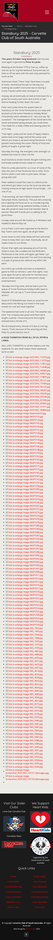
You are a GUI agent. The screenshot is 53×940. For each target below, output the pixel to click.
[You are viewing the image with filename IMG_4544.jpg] (24, 677)
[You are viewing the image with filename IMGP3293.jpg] (24, 538)
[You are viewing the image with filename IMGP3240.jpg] (24, 502)
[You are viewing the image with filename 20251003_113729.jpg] (28, 360)
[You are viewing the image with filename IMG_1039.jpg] (24, 647)
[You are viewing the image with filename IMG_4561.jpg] (24, 684)
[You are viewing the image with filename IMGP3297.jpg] (24, 548)
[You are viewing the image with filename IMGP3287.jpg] (24, 535)
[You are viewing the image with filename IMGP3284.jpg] (24, 528)
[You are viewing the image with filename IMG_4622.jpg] (24, 700)
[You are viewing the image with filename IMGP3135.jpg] (24, 423)
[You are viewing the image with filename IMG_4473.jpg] (24, 664)
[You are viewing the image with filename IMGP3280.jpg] (24, 525)
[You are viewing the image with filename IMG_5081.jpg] (24, 723)
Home (13, 876)
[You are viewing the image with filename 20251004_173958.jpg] (28, 383)
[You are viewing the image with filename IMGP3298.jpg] (24, 551)
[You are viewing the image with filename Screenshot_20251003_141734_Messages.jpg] (28, 777)
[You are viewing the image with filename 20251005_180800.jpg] (28, 409)
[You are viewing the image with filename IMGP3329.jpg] (24, 618)
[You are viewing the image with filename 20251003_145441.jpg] (28, 370)
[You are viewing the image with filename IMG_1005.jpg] (24, 631)
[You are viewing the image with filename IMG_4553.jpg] (24, 680)
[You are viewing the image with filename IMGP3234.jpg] (24, 499)
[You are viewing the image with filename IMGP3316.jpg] (24, 585)
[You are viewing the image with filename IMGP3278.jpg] (24, 522)
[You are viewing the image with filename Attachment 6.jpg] (26, 413)
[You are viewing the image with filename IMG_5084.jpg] (24, 733)
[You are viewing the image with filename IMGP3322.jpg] (24, 601)
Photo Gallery (39, 876)
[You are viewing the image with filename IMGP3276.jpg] (24, 518)
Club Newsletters (40, 891)
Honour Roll (13, 907)
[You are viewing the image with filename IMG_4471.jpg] (24, 660)
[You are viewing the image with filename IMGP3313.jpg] (24, 578)
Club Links (40, 907)
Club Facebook (40, 886)
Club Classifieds (39, 902)
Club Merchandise (39, 897)
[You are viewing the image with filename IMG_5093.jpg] (24, 756)
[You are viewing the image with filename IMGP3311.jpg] (24, 575)
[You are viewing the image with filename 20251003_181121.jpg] (28, 380)
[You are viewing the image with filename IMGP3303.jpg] (24, 561)
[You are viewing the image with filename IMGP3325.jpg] (24, 611)
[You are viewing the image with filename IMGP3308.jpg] (24, 571)
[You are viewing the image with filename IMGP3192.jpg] (24, 479)
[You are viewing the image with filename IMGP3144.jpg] (24, 442)
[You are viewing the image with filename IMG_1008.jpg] (24, 637)
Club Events (13, 881)
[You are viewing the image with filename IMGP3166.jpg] (24, 462)
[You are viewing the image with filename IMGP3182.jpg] (24, 472)
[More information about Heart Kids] (40, 821)
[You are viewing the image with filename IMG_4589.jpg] (24, 693)
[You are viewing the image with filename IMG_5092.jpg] (24, 753)
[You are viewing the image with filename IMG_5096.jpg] (24, 766)
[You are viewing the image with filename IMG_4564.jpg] (24, 687)
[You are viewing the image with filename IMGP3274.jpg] (24, 515)
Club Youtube (39, 881)
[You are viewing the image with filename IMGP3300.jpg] (24, 555)
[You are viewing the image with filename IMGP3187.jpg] (24, 475)
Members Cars (13, 902)
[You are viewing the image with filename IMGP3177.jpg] (24, 466)
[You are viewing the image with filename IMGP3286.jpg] (24, 532)
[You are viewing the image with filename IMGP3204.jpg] (24, 495)
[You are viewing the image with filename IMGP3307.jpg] (24, 568)
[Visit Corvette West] (14, 844)
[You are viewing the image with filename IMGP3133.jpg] (24, 416)
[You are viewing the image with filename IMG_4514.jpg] (24, 670)
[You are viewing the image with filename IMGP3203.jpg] (24, 492)
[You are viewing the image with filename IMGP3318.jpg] (24, 591)
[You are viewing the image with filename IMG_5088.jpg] (24, 740)
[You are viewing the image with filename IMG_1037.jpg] (24, 644)
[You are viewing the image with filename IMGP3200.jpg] (24, 489)
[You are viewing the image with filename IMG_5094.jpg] (24, 760)
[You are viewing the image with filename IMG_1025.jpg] (24, 641)
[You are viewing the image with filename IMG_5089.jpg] (24, 743)
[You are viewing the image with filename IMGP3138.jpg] (24, 433)
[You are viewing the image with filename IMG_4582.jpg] (24, 690)
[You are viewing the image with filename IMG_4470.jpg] (24, 657)
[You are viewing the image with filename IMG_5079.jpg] (24, 717)
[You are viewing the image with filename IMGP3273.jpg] (24, 512)
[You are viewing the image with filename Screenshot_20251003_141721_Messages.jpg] (28, 771)
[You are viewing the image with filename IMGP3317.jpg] (24, 588)
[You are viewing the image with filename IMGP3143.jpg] (24, 439)
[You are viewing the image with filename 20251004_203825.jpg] (28, 403)
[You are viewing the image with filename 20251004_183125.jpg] (28, 386)
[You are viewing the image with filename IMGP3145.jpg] (24, 446)
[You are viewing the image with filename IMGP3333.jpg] (24, 621)
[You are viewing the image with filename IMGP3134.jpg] (24, 419)
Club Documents (13, 891)
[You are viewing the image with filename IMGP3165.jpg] (24, 459)
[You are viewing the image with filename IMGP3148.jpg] (24, 449)
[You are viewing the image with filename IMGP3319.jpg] (24, 594)
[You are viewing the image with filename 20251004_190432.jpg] (28, 390)
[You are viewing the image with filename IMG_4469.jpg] (24, 654)
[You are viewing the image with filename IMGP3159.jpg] (24, 452)
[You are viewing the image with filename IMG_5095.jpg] (24, 763)
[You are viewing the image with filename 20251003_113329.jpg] (28, 357)
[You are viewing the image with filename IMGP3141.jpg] (24, 436)
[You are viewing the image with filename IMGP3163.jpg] (24, 456)
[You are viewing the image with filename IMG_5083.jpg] (24, 730)
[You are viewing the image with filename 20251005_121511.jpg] (28, 406)
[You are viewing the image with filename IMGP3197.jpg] (24, 482)
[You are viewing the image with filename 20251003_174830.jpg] (28, 376)
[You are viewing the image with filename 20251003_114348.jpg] (28, 366)
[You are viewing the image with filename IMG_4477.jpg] (24, 667)
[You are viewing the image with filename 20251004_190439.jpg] (28, 393)
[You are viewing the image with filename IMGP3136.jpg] (24, 426)
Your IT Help (30, 929)
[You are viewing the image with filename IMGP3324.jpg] (24, 608)
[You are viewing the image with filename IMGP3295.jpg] (24, 542)
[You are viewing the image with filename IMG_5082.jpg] (24, 727)
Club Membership (13, 886)
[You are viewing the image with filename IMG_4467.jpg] (24, 651)
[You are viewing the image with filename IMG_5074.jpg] (24, 707)
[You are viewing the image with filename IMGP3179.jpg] (24, 469)
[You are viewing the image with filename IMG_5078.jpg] (24, 713)
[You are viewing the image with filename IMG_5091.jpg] (24, 750)
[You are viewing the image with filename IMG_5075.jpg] (24, 710)
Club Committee (13, 897)
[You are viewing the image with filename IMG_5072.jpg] (24, 703)
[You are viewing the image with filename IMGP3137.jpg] (24, 429)
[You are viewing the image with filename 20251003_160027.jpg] (28, 373)
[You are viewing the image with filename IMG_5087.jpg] (24, 737)
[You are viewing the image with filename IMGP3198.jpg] (24, 485)
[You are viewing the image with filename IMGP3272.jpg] (24, 509)
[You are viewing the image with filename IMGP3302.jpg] (24, 558)
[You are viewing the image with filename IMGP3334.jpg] (24, 624)
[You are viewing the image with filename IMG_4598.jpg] (24, 697)
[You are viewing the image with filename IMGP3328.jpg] (24, 614)
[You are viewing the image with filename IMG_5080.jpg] (24, 720)
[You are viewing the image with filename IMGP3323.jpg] (24, 604)
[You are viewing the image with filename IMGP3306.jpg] (24, 565)
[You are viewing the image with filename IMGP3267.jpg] (24, 505)
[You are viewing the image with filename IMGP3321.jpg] (24, 598)
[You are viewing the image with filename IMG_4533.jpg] (24, 674)
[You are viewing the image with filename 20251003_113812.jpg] (28, 363)
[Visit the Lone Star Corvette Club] (14, 825)
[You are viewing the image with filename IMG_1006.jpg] (24, 634)
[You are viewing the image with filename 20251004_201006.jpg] (28, 399)
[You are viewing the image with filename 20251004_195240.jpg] (28, 396)
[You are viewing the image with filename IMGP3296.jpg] (24, 545)
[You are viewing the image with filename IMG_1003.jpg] (24, 627)
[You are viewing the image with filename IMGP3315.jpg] (24, 581)
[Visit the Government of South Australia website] (40, 845)
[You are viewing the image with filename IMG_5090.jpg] (24, 746)
